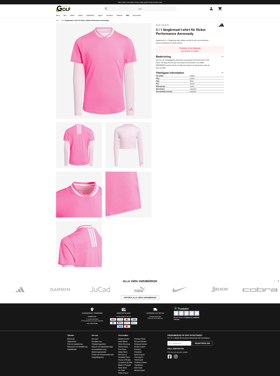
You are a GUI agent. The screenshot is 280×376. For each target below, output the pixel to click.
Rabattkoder (72, 349)
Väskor (80, 15)
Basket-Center (123, 339)
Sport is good (139, 354)
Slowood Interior (140, 344)
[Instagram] (176, 356)
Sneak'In (137, 349)
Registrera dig (202, 343)
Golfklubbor (90, 15)
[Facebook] (169, 356)
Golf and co (122, 354)
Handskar (109, 15)
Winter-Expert (139, 370)
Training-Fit (138, 357)
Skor (65, 15)
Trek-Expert (138, 360)
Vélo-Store (138, 367)
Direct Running (124, 344)
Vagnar (100, 15)
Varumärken (137, 15)
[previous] (274, 281)
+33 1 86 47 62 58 (92, 323)
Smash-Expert (139, 346)
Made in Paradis (124, 365)
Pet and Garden (140, 341)
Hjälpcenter (71, 341)
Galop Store (122, 352)
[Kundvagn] (220, 9)
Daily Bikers (123, 341)
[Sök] (106, 8)
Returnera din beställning (155, 318)
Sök (140, 8)
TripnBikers (138, 365)
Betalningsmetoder (99, 352)
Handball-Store (124, 357)
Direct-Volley (123, 346)
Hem (57, 20)
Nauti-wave (122, 367)
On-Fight (121, 370)
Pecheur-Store (139, 339)
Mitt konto (71, 339)
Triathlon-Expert (140, 362)
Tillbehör (119, 15)
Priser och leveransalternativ (103, 354)
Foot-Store (122, 349)
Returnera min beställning (77, 346)
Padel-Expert (123, 373)
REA (127, 15)
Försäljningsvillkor (99, 344)
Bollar (58, 15)
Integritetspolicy (98, 357)
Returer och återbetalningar (102, 346)
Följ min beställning (74, 344)
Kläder (72, 15)
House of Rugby (124, 360)
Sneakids (138, 352)
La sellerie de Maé (125, 362)
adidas (162, 25)
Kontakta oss (92, 316)
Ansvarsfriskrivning (99, 349)
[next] (278, 281)
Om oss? (95, 339)
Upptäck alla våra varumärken (140, 297)
